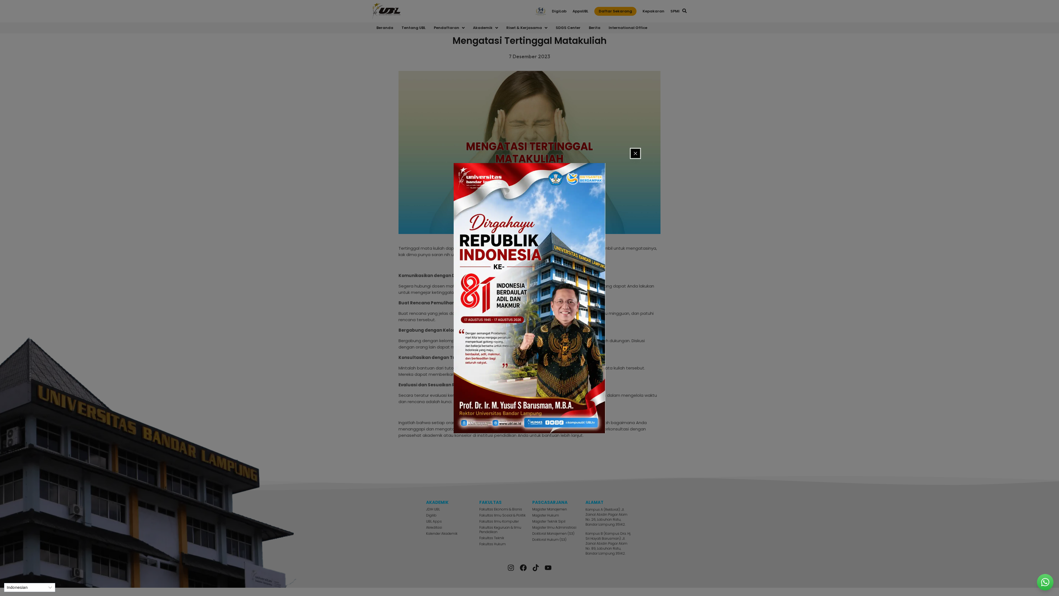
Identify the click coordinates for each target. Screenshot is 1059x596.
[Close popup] (635, 153)
